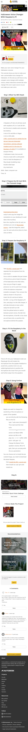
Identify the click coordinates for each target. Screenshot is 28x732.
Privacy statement (7, 724)
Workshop (4, 679)
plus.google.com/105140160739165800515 (14, 62)
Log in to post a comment (14, 654)
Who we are (4, 707)
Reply (14, 608)
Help (3, 703)
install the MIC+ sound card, (17, 462)
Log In (14, 582)
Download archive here (11, 212)
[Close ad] (26, 6)
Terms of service (18, 722)
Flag (4, 605)
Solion (6, 613)
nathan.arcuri (8, 634)
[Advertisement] (14, 8)
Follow (10, 59)
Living (3, 687)
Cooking (4, 685)
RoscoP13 (4, 19)
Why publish (5, 698)
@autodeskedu (7, 716)
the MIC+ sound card (13, 269)
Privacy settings (17, 724)
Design (3, 681)
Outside (3, 690)
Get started (4, 700)
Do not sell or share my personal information (14, 727)
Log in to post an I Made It (14, 526)
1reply (4, 649)
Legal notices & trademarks (9, 729)
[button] (1, 1)
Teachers (4, 692)
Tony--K (7, 592)
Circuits (3, 677)
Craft (10, 19)
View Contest (14, 496)
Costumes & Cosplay (17, 19)
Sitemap (4, 705)
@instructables (7, 713)
